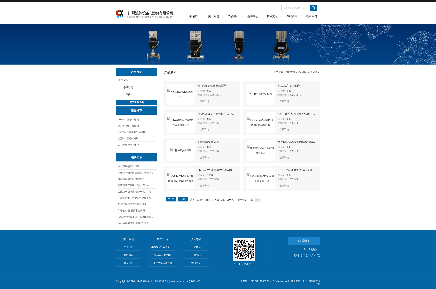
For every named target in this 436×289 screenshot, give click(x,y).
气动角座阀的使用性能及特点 (133, 223)
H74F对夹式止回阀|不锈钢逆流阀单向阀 (297, 113)
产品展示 (233, 16)
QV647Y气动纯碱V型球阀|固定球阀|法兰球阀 (217, 170)
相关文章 (136, 157)
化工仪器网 (309, 281)
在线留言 (291, 16)
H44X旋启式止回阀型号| (212, 85)
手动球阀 (128, 87)
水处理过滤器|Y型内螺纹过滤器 (297, 141)
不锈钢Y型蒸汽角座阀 (162, 247)
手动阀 (125, 80)
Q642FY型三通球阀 (128, 125)
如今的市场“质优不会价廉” (132, 210)
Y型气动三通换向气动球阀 (132, 132)
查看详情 (204, 101)
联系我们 (311, 16)
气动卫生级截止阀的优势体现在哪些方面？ (136, 216)
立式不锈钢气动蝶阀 (128, 166)
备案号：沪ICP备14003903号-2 (257, 281)
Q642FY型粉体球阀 (128, 119)
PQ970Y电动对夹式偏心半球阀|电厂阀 (297, 170)
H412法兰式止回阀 (289, 85)
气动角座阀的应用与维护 (131, 179)
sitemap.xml (282, 281)
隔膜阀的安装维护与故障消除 (133, 185)
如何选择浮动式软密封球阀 (132, 204)
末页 (183, 199)
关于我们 (213, 16)
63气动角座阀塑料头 (129, 144)
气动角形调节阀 (162, 255)
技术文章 (272, 16)
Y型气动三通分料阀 (128, 138)
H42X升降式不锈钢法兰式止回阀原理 (217, 113)
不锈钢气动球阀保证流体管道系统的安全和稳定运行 (136, 172)
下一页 (171, 199)
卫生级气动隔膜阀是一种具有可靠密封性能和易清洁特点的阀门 (136, 191)
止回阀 (127, 94)
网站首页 (194, 16)
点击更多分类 (136, 102)
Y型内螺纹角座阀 (208, 141)
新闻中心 (252, 16)
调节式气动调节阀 (162, 263)
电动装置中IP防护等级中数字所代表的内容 (136, 198)
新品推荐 (136, 110)
